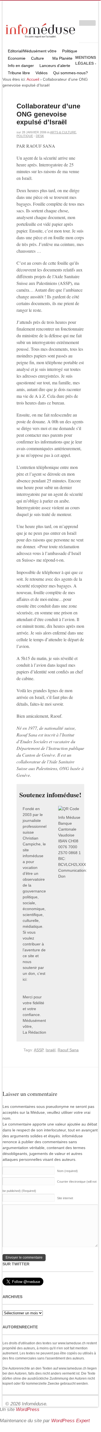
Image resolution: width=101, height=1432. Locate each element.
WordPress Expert (70, 1420)
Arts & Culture (63, 132)
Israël (50, 1050)
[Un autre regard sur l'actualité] (41, 29)
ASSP (38, 1050)
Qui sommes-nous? (69, 73)
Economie (16, 58)
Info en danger (21, 65)
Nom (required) (67, 1171)
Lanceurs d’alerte (54, 65)
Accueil (33, 79)
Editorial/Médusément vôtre (32, 51)
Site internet (65, 1198)
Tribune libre (19, 73)
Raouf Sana (68, 1050)
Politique (68, 52)
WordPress (27, 1409)
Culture (36, 59)
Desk (40, 136)
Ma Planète (62, 58)
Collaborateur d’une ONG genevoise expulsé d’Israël (48, 114)
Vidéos (42, 73)
